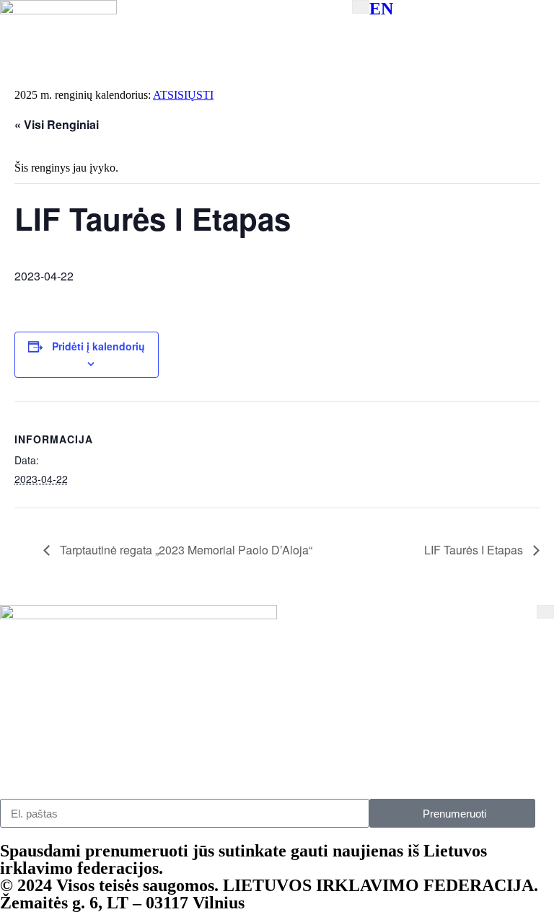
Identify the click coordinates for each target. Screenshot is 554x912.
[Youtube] (295, 763)
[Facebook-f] (18, 763)
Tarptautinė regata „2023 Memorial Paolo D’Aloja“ (184, 549)
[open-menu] (360, 7)
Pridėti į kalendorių (98, 346)
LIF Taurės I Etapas (475, 549)
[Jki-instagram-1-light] (156, 763)
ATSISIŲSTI (183, 95)
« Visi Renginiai (56, 124)
